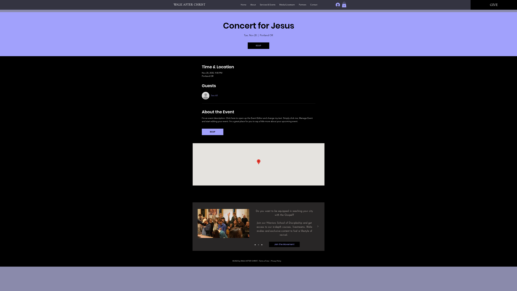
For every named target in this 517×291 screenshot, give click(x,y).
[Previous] (199, 226)
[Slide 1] (255, 244)
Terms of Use (264, 261)
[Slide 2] (258, 244)
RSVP (258, 45)
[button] (344, 4)
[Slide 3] (261, 244)
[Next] (318, 226)
